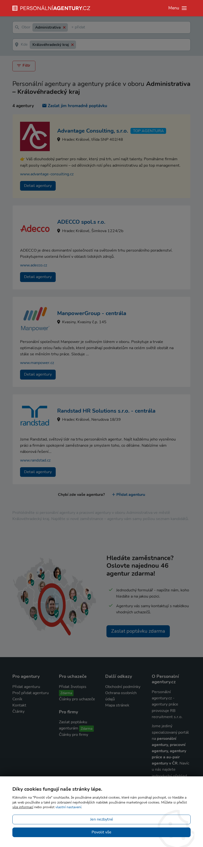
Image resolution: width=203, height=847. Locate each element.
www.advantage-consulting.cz (47, 174)
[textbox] (72, 27)
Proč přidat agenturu (30, 693)
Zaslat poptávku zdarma (138, 631)
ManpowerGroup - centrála (91, 313)
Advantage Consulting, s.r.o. (92, 131)
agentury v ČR (165, 763)
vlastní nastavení (68, 807)
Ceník (17, 699)
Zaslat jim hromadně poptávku (77, 106)
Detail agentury (38, 185)
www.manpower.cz (37, 362)
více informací (22, 807)
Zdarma (66, 693)
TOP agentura (148, 131)
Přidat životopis (72, 686)
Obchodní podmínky (122, 686)
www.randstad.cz (35, 460)
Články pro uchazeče (77, 699)
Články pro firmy (73, 734)
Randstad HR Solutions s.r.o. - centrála (106, 411)
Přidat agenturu (130, 494)
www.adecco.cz (33, 265)
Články (18, 711)
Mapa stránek (117, 705)
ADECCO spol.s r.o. (81, 222)
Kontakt (19, 705)
